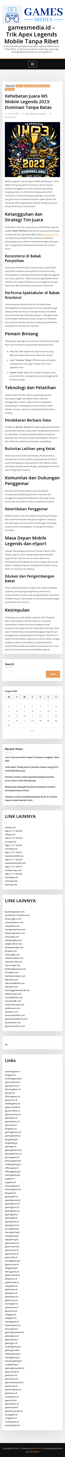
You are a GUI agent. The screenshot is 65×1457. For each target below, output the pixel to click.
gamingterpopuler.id (14, 1368)
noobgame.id (11, 1414)
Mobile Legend (42, 86)
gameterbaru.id (12, 1121)
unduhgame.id (12, 1421)
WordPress (37, 1448)
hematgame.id (12, 1321)
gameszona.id (11, 1264)
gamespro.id (11, 1375)
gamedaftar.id (11, 1403)
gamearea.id (11, 1310)
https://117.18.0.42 (13, 845)
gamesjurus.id (11, 1250)
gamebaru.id (11, 1393)
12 (25, 711)
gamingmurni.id (12, 1203)
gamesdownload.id (14, 1382)
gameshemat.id (12, 1275)
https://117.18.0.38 (13, 859)
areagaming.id (12, 1235)
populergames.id (13, 1389)
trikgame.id (10, 1075)
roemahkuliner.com (14, 922)
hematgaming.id (12, 1260)
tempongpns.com (13, 918)
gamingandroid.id (13, 1150)
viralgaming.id (11, 1364)
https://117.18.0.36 (13, 831)
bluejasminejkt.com (14, 947)
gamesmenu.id (12, 1243)
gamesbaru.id (11, 1378)
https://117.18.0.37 (13, 866)
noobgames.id (12, 1396)
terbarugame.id (12, 1185)
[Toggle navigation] (32, 64)
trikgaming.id (11, 1143)
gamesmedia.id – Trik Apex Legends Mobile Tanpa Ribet (31, 34)
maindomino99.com (14, 855)
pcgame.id (10, 1178)
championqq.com (13, 870)
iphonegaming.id (13, 1160)
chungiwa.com (11, 972)
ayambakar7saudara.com (17, 915)
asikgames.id (11, 1285)
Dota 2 (19, 86)
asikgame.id (10, 1318)
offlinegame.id (12, 1168)
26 (25, 720)
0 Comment (10, 117)
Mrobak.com (11, 951)
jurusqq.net (10, 841)
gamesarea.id (11, 1307)
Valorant (10, 89)
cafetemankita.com (14, 958)
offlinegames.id (12, 1096)
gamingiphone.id (13, 1132)
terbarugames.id (13, 1189)
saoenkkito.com (12, 926)
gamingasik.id (11, 1214)
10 (9, 711)
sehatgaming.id (12, 1357)
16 (56, 711)
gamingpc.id (10, 1146)
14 (40, 711)
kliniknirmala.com (13, 993)
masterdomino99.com (15, 863)
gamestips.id (11, 1117)
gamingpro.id (11, 1343)
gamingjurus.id (12, 1207)
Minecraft (29, 86)
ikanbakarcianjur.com (15, 976)
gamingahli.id (11, 1217)
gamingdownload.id (14, 1332)
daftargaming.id (12, 1353)
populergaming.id (13, 1360)
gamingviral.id (11, 1339)
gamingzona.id (12, 1225)
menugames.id (12, 1271)
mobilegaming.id (13, 1164)
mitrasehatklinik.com (15, 983)
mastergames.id (12, 1325)
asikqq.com (10, 827)
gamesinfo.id (11, 1100)
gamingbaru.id (12, 1335)
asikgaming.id (11, 1239)
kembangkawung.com (15, 968)
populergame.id (12, 1425)
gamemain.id (11, 1289)
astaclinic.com (11, 1011)
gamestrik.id (11, 1125)
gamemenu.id (11, 1296)
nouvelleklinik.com (14, 997)
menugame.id (11, 1328)
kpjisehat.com (11, 979)
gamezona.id (11, 1300)
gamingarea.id (12, 1221)
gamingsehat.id (12, 1350)
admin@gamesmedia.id (35, 113)
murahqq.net (11, 848)
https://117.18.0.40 (13, 873)
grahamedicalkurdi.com (16, 1018)
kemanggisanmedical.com (17, 990)
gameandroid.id (12, 1082)
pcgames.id (10, 1182)
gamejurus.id (11, 1293)
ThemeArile (34, 1451)
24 (9, 720)
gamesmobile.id (12, 1107)
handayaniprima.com (15, 929)
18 (17, 716)
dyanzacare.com (13, 1022)
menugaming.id (12, 1232)
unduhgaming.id (12, 1346)
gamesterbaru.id (13, 1114)
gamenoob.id (11, 1386)
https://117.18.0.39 (13, 838)
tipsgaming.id (11, 1139)
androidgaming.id (13, 1078)
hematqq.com (11, 877)
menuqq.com (11, 884)
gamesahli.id (11, 1257)
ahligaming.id (11, 1268)
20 (32, 716)
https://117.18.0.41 (13, 852)
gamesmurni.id (12, 1246)
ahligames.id (11, 1278)
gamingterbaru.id (13, 1153)
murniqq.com (11, 880)
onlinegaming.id (12, 1175)
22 (48, 716)
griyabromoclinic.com (15, 1026)
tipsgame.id (10, 1192)
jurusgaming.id (12, 1228)
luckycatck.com (12, 936)
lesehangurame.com (15, 911)
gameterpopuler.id (14, 1411)
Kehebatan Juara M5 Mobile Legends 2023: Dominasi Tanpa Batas (28, 101)
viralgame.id (11, 1418)
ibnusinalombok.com (15, 1015)
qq (6, 1044)
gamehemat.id (12, 1282)
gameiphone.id (12, 1085)
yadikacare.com (12, 1008)
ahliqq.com (10, 834)
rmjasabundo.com (13, 961)
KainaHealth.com (13, 1001)
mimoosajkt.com (12, 965)
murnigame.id (11, 1303)
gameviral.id (11, 1400)
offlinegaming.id (12, 1171)
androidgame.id (12, 1071)
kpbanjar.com (11, 986)
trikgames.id (11, 1128)
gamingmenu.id (12, 1210)
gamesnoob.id (12, 1371)
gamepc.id (10, 1092)
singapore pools (50, 234)
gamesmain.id (11, 1253)
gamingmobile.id (13, 1135)
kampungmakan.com (15, 933)
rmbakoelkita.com (13, 940)
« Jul (32, 730)
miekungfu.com (12, 954)
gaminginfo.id (11, 1196)
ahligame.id (10, 1314)
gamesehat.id (11, 1407)
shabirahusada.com (14, 1004)
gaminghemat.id (12, 1200)
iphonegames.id (12, 1089)
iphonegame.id (12, 1157)
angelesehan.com (13, 943)
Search (9, 664)
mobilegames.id (12, 1103)
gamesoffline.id (12, 1110)
